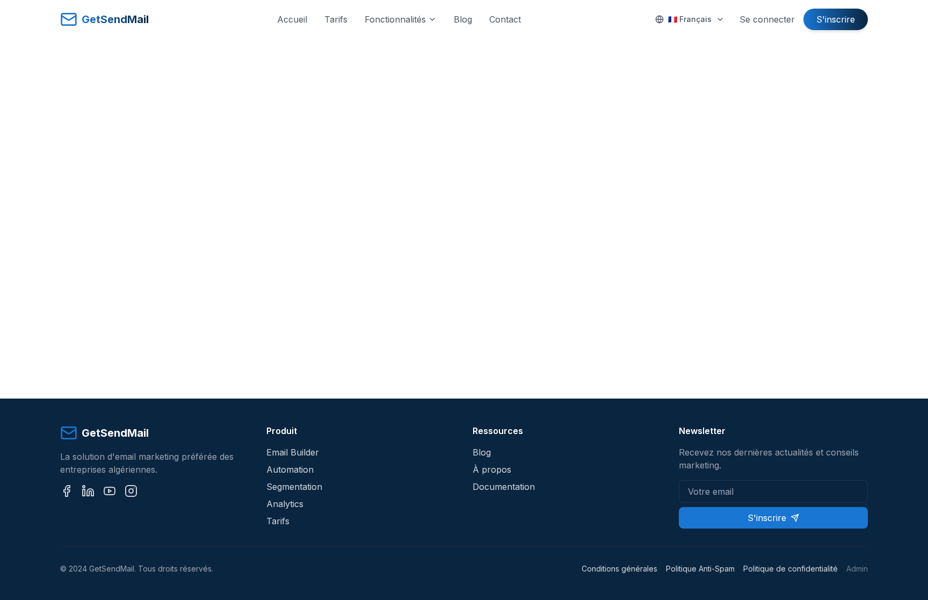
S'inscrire (835, 19)
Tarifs (335, 19)
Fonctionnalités (395, 19)
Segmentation (294, 486)
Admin (857, 568)
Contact (505, 19)
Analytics (284, 503)
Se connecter (767, 19)
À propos (492, 469)
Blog (463, 19)
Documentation (504, 486)
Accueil (292, 19)
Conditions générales (619, 568)
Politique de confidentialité (790, 568)
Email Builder (292, 452)
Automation (290, 469)
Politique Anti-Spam (700, 568)
